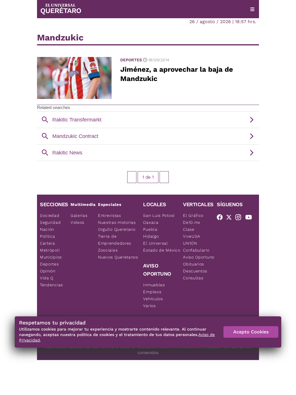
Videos (77, 222)
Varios (149, 305)
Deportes (131, 60)
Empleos (152, 291)
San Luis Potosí (159, 215)
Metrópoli (50, 250)
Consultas (193, 278)
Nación (47, 229)
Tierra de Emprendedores (114, 240)
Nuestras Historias (117, 222)
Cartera (47, 243)
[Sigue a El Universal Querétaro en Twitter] (230, 218)
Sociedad (50, 215)
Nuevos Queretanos (118, 257)
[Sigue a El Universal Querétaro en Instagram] (240, 218)
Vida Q (46, 278)
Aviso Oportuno (198, 257)
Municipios (51, 257)
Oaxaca (150, 222)
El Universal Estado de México (161, 246)
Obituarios (193, 264)
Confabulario (196, 250)
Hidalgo (151, 236)
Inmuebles (154, 285)
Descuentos (195, 271)
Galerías (79, 215)
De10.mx (191, 222)
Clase (189, 229)
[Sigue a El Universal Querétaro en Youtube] (250, 218)
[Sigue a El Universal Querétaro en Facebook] (221, 218)
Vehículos (153, 298)
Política (47, 236)
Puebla (150, 229)
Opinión (48, 271)
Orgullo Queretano (117, 229)
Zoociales (108, 250)
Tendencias (51, 285)
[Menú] (252, 9)
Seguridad (50, 222)
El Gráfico (193, 215)
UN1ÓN (190, 243)
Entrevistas (109, 215)
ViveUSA (191, 236)
